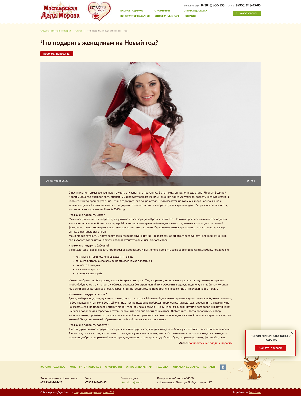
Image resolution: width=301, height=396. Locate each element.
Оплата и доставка (195, 11)
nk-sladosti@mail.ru (132, 382)
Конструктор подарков (135, 16)
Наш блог (162, 367)
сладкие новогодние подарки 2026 (94, 392)
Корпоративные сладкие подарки (210, 343)
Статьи (78, 31)
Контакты (190, 16)
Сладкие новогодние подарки (55, 31)
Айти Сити (255, 392)
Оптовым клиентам (167, 16)
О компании (162, 11)
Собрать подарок (270, 348)
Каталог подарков (131, 11)
